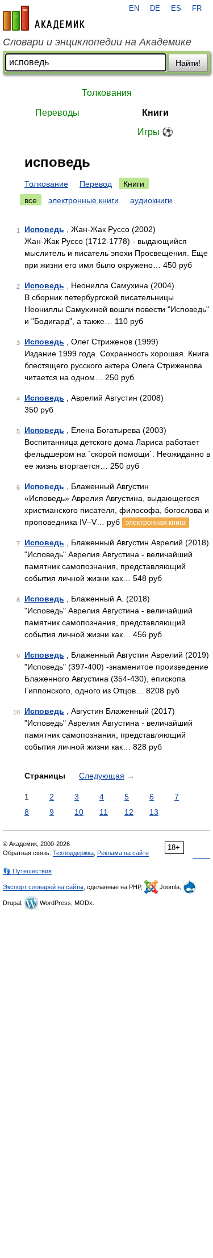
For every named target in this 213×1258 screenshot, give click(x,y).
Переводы (57, 112)
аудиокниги (151, 200)
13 (153, 812)
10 (78, 812)
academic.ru (44, 18)
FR (197, 8)
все (30, 200)
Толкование (46, 183)
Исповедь (44, 229)
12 (128, 812)
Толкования (107, 93)
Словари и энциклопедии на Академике (97, 42)
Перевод (96, 183)
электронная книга (156, 523)
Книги (155, 112)
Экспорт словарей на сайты (43, 886)
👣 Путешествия (27, 871)
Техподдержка (73, 852)
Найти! (188, 63)
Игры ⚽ (155, 132)
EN (134, 8)
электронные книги (83, 200)
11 (103, 812)
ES (176, 8)
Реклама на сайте (123, 852)
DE (155, 8)
